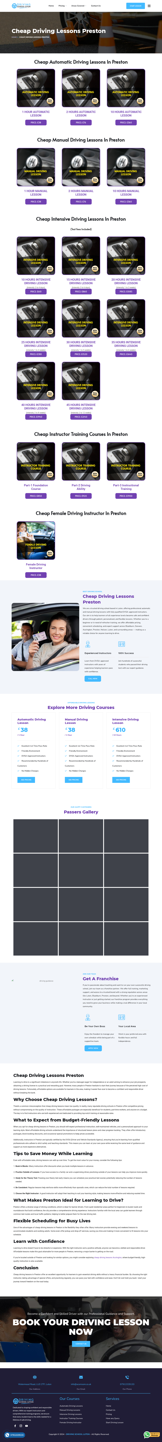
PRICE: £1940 (36, 416)
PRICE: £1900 (126, 495)
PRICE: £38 (36, 122)
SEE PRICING (26, 780)
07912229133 (127, 1384)
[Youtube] (26, 1426)
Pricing (62, 6)
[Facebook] (15, 1426)
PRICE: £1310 (36, 354)
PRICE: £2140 (81, 416)
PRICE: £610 (36, 291)
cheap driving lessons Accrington (108, 1257)
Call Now (92, 679)
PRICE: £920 (81, 495)
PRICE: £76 (81, 122)
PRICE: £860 (81, 291)
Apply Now (93, 1048)
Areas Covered (77, 6)
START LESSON (135, 6)
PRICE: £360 (126, 122)
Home (51, 6)
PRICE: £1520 (81, 354)
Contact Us (96, 6)
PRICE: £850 (36, 495)
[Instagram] (21, 1426)
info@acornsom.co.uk (81, 1384)
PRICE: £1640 (126, 354)
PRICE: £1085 (126, 291)
